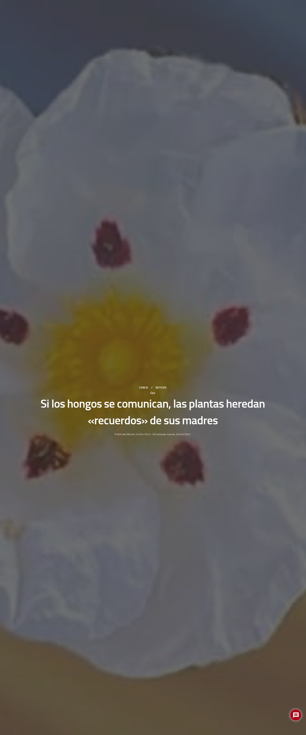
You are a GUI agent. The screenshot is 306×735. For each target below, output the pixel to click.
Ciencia (143, 387)
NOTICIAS (161, 387)
